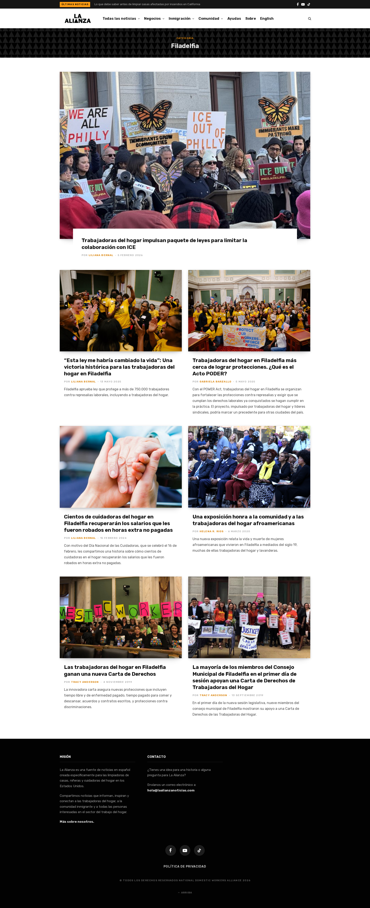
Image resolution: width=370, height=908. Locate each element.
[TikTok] (199, 850)
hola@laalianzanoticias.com (170, 790)
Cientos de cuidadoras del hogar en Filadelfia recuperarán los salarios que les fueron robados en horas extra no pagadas (118, 523)
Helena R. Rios (212, 531)
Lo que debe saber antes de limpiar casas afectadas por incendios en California (147, 4)
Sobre (250, 18)
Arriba (186, 892)
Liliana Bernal (101, 255)
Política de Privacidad (185, 866)
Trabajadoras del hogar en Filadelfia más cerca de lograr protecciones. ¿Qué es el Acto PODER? (244, 367)
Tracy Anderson (85, 681)
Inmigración (180, 18)
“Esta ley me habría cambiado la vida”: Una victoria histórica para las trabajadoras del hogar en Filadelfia (119, 367)
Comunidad (208, 18)
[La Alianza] (78, 18)
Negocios (152, 18)
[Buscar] (309, 18)
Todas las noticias (119, 18)
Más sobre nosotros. (77, 822)
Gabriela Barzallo (215, 381)
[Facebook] (170, 850)
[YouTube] (185, 850)
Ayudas (234, 18)
